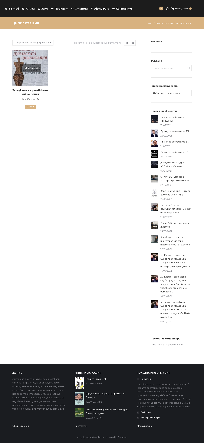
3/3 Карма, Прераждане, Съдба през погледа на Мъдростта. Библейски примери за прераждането (175, 261)
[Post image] (154, 119)
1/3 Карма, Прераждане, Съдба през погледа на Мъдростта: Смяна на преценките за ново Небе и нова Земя (175, 309)
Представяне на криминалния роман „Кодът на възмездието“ (175, 209)
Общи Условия (20, 426)
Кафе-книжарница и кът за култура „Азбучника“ (175, 193)
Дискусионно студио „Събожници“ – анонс (172, 164)
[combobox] (171, 93)
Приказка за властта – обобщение (173, 119)
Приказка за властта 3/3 (174, 131)
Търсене (188, 68)
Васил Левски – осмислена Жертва (175, 225)
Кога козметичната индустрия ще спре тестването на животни (175, 241)
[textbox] (166, 93)
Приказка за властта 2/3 (174, 141)
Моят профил (144, 426)
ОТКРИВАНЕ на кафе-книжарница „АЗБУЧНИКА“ (175, 178)
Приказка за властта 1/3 (174, 152)
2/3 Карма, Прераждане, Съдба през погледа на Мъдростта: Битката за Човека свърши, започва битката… (175, 284)
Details (30, 107)
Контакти (81, 426)
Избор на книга (174, 344)
